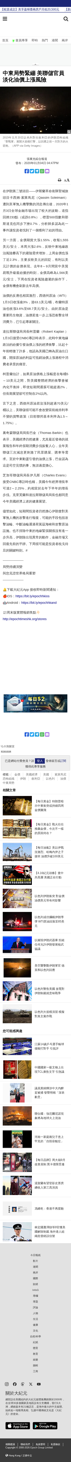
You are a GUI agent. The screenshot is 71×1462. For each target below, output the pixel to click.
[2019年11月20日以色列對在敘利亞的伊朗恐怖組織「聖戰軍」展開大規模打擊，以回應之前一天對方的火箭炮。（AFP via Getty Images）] (35, 110)
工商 (35, 1371)
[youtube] (39, 1383)
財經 (35, 1284)
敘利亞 (35, 778)
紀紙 (35, 1342)
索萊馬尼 (60, 774)
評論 (35, 1307)
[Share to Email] (47, 171)
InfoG (35, 1290)
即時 (35, 40)
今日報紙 (35, 1255)
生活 (35, 1319)
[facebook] (14, 1383)
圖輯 (35, 1365)
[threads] (22, 1383)
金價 (17, 774)
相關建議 (10, 1444)
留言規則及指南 (6, 751)
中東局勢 (8, 782)
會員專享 (21, 40)
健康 (35, 1324)
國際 (35, 1278)
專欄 (35, 1295)
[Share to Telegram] (37, 171)
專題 (35, 1301)
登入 (40, 760)
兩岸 (65, 40)
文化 (35, 1330)
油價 (63, 778)
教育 (35, 1353)
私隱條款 (55, 1444)
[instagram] (6, 1383)
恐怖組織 (8, 778)
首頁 (5, 40)
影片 (35, 1260)
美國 (46, 774)
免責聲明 (40, 1444)
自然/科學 (35, 1336)
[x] (30, 1383)
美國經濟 (32, 774)
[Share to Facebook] (27, 171)
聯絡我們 (25, 1444)
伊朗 (23, 778)
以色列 (50, 778)
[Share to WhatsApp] (42, 171)
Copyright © (12, 1447)
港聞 (55, 40)
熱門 (45, 40)
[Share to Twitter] (32, 171)
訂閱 (63, 760)
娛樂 (35, 1359)
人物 (35, 1313)
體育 (35, 1348)
